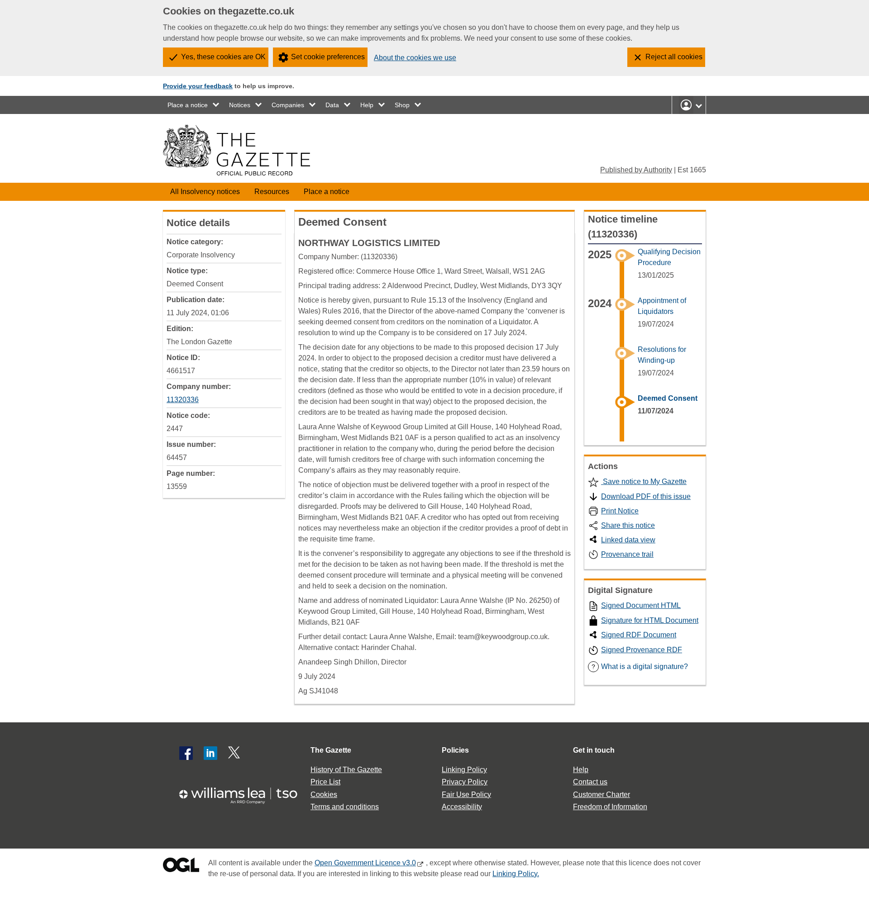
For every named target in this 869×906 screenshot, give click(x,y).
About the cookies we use (415, 58)
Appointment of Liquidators (662, 306)
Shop (402, 105)
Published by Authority (636, 170)
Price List (325, 782)
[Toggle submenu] (216, 105)
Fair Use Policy (466, 794)
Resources (271, 191)
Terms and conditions (344, 807)
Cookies (323, 794)
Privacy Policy (464, 782)
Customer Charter (601, 794)
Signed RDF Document (638, 635)
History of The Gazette (346, 769)
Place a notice (187, 105)
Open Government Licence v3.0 (365, 863)
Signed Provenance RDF (641, 650)
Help (366, 105)
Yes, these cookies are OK (223, 57)
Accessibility (462, 807)
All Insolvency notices (205, 191)
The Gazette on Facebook (186, 753)
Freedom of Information (610, 807)
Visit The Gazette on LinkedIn (210, 753)
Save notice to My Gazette (644, 481)
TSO (243, 793)
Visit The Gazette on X (235, 753)
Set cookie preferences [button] (328, 57)
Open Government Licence (181, 867)
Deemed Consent (667, 398)
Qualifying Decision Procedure (669, 257)
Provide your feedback (198, 86)
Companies (288, 105)
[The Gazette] (236, 150)
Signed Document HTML (641, 605)
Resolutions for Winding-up (662, 355)
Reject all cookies (673, 57)
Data (332, 105)
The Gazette (330, 750)
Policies (455, 750)
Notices (239, 105)
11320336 (183, 399)
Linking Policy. (515, 874)
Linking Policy (464, 769)
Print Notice (620, 511)
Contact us (590, 782)
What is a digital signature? (640, 666)
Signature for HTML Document (649, 620)
